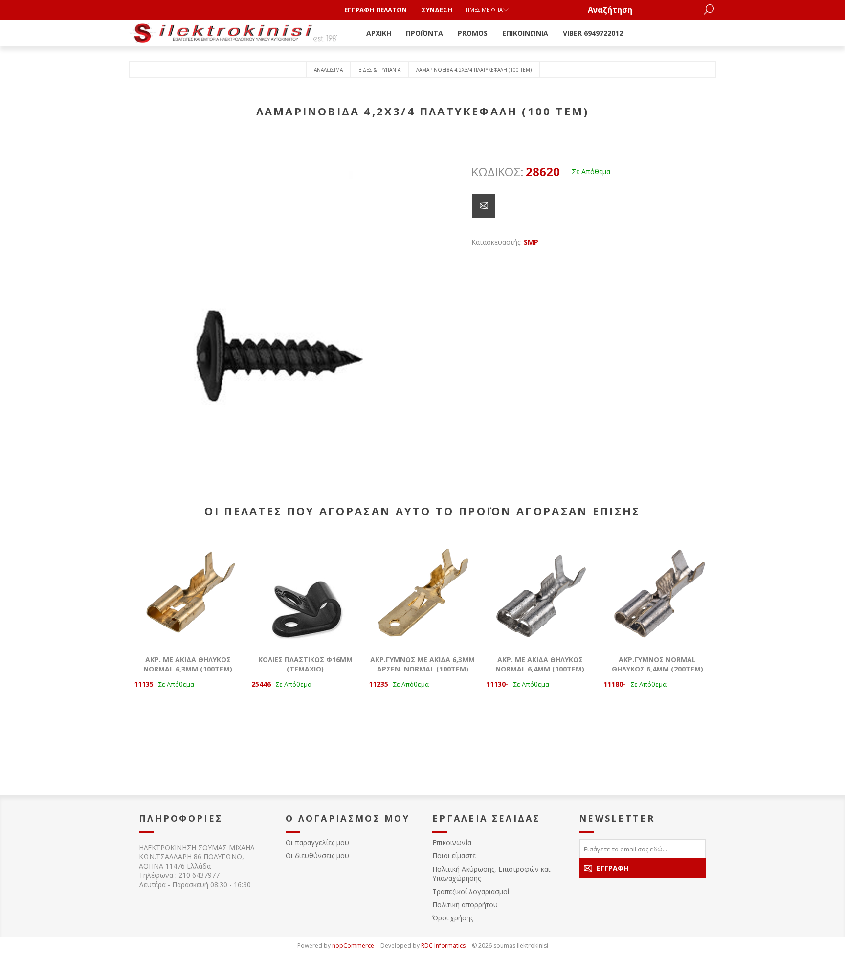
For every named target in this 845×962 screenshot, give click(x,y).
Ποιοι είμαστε (454, 855)
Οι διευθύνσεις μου (317, 855)
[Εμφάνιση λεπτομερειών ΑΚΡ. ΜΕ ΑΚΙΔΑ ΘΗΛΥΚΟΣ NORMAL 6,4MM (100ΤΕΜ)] (540, 591)
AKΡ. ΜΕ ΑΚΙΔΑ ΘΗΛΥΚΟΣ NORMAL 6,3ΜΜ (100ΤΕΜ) (187, 664)
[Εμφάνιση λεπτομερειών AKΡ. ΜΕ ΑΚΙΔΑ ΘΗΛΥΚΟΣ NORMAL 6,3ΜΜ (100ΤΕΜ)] (188, 591)
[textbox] (642, 9)
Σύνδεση (437, 9)
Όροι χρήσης (452, 917)
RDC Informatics (443, 945)
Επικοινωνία (451, 842)
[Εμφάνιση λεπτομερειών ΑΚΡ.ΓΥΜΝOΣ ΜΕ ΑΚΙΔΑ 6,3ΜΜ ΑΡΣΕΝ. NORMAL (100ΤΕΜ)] (422, 591)
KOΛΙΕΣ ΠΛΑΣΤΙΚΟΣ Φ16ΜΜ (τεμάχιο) (305, 664)
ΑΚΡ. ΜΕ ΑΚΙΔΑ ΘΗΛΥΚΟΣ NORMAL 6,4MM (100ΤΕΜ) (539, 664)
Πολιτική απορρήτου (465, 904)
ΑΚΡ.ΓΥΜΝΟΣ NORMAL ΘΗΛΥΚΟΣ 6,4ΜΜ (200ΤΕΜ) (657, 664)
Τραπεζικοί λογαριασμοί (471, 891)
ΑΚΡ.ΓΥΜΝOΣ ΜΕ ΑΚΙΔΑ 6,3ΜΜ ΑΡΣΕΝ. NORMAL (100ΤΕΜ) (422, 664)
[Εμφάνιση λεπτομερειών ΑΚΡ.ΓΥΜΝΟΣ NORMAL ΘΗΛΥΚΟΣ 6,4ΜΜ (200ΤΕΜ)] (657, 591)
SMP (531, 241)
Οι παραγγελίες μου (317, 842)
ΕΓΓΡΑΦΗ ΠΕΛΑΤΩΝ (375, 9)
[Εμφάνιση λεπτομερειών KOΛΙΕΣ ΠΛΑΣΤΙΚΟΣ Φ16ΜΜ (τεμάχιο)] (305, 591)
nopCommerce (353, 945)
